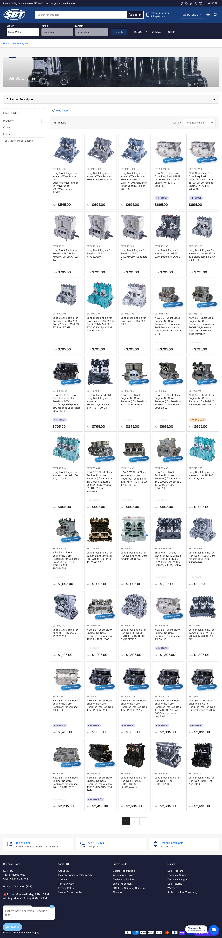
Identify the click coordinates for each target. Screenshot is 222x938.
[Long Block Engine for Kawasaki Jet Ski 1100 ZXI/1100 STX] (66, 449)
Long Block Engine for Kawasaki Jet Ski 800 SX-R (133, 321)
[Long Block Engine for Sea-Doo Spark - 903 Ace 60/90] (202, 755)
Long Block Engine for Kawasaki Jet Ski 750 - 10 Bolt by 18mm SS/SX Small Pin (202, 255)
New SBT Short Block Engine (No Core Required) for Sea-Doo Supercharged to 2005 (202, 705)
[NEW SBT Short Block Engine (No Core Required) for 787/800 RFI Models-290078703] (202, 372)
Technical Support (178, 875)
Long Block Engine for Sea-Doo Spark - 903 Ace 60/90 (201, 780)
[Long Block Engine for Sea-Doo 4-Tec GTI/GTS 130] (168, 755)
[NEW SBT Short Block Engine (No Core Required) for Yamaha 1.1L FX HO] (66, 677)
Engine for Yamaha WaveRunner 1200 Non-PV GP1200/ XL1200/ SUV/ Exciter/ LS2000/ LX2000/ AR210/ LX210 (168, 559)
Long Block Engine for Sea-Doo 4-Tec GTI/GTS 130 (167, 780)
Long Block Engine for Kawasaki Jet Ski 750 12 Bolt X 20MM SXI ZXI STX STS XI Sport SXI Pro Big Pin (100, 324)
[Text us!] (12, 929)
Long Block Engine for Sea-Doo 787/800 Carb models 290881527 (134, 555)
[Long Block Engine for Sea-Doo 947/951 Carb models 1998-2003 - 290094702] (202, 530)
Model (79, 26)
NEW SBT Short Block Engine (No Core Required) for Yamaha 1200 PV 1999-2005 (99, 634)
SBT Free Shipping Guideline (129, 888)
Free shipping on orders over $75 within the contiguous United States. (39, 3)
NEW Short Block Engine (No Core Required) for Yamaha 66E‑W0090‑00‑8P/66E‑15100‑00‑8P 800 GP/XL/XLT (168, 480)
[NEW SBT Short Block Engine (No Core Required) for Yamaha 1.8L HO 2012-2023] (66, 755)
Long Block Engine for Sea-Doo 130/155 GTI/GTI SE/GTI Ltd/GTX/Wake (133, 782)
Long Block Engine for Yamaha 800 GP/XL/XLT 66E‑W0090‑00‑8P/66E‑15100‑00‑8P (100, 557)
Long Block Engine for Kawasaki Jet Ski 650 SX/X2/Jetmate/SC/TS (167, 253)
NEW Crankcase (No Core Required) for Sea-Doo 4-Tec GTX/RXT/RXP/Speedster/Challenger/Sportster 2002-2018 (66, 403)
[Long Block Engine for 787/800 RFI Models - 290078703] (66, 607)
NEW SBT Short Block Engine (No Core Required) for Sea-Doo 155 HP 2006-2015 (134, 705)
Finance (117, 892)
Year (44, 26)
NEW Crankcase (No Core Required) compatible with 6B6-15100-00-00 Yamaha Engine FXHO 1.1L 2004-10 (201, 181)
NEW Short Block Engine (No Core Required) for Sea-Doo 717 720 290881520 (134, 399)
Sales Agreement (122, 883)
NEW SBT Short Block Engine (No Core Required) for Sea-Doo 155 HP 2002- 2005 (100, 705)
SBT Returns (174, 883)
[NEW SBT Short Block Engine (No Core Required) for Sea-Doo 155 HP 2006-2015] (134, 677)
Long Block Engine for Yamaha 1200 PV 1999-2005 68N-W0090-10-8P (202, 634)
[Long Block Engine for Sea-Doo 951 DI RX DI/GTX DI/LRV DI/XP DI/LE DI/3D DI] (134, 607)
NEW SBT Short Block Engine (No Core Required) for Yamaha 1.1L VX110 (167, 634)
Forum (171, 32)
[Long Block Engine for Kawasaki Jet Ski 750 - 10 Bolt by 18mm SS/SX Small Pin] (202, 227)
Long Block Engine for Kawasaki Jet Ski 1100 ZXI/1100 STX (65, 475)
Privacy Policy (66, 888)
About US (63, 870)
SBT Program (175, 870)
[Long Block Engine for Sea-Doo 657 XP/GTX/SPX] (100, 227)
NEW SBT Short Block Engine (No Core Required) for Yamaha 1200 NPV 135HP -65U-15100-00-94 (134, 479)
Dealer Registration (124, 870)
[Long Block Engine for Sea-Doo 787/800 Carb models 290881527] (134, 530)
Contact (157, 32)
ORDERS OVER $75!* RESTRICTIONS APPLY (36, 846)
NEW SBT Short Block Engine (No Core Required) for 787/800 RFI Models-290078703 (202, 399)
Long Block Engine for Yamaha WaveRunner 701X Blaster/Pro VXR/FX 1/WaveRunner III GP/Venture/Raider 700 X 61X (134, 181)
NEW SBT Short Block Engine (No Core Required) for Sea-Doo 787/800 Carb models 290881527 (168, 401)
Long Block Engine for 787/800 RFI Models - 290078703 (65, 633)
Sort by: (176, 122)
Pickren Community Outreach (75, 875)
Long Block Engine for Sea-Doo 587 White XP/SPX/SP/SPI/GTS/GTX (66, 255)
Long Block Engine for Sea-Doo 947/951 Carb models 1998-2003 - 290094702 (202, 557)
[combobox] (89, 15)
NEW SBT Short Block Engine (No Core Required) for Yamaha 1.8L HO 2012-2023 (65, 782)
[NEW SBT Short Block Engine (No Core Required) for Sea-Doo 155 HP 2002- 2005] (100, 677)
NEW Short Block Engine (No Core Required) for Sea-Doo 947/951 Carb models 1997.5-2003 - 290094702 (66, 560)
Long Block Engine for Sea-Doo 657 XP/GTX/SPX (99, 253)
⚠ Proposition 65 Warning (182, 892)
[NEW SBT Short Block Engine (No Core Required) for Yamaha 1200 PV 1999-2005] (100, 607)
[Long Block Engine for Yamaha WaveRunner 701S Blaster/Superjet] (100, 150)
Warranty (172, 888)
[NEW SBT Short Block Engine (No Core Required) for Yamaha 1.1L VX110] (168, 607)
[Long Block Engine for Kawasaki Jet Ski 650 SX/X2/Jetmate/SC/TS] (168, 227)
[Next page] (143, 821)
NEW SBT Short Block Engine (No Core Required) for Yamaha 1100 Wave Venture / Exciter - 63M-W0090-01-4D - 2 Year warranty (100, 482)
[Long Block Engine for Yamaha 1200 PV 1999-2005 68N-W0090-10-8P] (202, 607)
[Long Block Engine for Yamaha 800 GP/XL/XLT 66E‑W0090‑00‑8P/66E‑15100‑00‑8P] (100, 530)
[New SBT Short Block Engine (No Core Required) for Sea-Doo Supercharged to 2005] (202, 677)
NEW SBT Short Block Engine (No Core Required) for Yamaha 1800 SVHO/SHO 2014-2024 (100, 784)
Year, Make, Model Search (18, 140)
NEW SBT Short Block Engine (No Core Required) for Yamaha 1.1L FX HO (65, 705)
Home (6, 43)
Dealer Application (123, 879)
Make (10, 26)
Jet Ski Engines (20, 43)
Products (139, 32)
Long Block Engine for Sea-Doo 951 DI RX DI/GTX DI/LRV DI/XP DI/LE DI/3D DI (133, 634)
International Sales (123, 875)
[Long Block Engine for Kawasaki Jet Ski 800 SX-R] (134, 295)
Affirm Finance (167, 846)
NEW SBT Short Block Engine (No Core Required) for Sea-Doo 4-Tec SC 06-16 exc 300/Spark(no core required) (168, 708)
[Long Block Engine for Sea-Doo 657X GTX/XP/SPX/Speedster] (134, 227)
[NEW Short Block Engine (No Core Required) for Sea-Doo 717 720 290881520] (134, 372)
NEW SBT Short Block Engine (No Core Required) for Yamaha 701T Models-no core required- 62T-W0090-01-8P (168, 325)
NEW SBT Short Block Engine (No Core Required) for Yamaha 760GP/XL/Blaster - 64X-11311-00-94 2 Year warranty (201, 325)
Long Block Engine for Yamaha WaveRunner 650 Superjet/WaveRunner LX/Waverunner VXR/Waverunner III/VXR (65, 183)
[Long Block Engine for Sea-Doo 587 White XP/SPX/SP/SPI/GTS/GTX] (66, 227)
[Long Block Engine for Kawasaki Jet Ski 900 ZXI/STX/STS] (202, 449)
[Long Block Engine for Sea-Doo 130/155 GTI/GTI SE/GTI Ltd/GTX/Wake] (134, 755)
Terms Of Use (66, 883)
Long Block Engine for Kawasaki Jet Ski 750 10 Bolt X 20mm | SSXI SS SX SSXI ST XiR (66, 322)
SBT (55, 169)
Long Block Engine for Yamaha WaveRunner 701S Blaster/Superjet (99, 176)
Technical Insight (177, 879)
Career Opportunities (70, 892)
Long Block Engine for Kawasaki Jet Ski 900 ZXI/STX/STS (201, 475)
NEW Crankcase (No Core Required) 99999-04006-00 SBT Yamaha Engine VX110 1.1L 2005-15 (168, 179)
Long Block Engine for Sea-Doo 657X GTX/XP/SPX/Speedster (134, 255)
